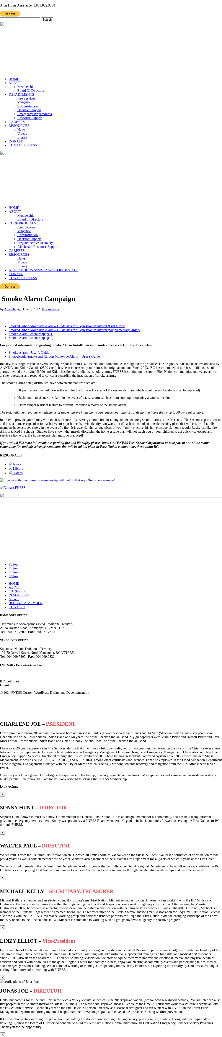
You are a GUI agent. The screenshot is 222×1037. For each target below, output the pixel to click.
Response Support (29, 118)
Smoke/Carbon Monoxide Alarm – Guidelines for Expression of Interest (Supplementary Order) (74, 330)
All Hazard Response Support (37, 247)
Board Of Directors (30, 90)
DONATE (16, 141)
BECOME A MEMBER (25, 603)
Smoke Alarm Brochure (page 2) (31, 338)
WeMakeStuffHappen (105, 692)
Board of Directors (30, 219)
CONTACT (17, 607)
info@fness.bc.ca (22, 685)
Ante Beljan (12, 309)
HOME (14, 79)
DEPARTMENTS (21, 94)
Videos (22, 133)
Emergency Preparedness (34, 114)
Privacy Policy (10, 700)
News (21, 129)
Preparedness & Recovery (35, 243)
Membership (25, 86)
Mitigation (24, 102)
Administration (27, 106)
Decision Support (29, 110)
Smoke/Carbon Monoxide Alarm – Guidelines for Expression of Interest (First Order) (67, 326)
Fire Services (26, 98)
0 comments (50, 309)
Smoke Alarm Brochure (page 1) (31, 334)
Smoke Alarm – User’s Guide (29, 352)
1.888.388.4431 (31, 681)
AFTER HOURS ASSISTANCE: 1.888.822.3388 (43, 270)
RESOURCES (19, 126)
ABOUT (15, 83)
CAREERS (17, 122)
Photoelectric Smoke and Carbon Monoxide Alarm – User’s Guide (54, 356)
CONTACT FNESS (23, 145)
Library (22, 137)
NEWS (14, 599)
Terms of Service (11, 707)
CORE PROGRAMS (24, 223)
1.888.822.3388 (11, 673)
